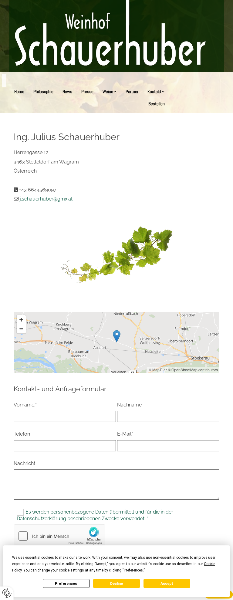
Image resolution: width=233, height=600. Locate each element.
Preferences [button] (133, 570)
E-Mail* (125, 434)
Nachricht (24, 463)
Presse (87, 91)
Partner (132, 91)
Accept (166, 583)
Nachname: (130, 405)
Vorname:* (25, 405)
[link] (109, 91)
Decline (116, 583)
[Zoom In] (21, 319)
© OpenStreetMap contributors (193, 369)
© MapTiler (158, 369)
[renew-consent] (7, 593)
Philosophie (43, 91)
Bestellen (156, 103)
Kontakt (154, 91)
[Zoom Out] (21, 328)
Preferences (66, 583)
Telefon (22, 434)
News (67, 91)
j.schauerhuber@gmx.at (46, 199)
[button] (116, 336)
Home (19, 91)
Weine (108, 91)
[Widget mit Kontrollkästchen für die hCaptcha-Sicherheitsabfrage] (59, 536)
